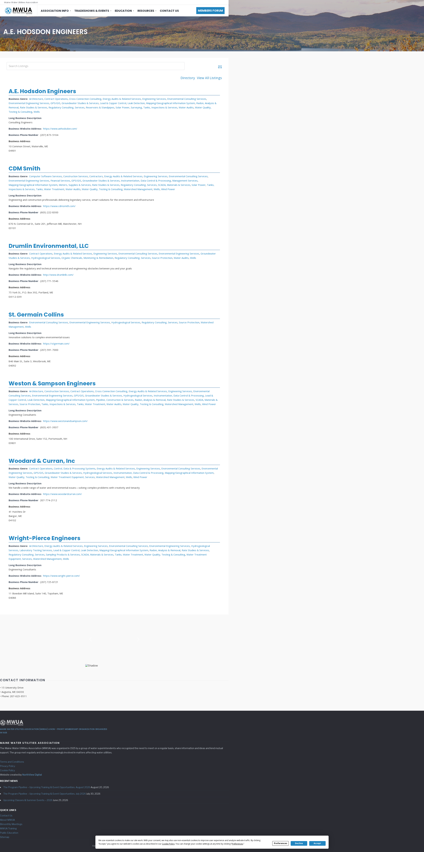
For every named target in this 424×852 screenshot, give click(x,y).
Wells (37, 111)
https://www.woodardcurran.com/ (62, 494)
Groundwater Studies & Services (80, 103)
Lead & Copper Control (113, 103)
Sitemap (4, 837)
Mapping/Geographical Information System (170, 103)
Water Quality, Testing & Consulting (102, 189)
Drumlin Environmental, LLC (49, 246)
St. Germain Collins (36, 315)
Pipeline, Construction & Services (114, 399)
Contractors (96, 176)
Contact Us (169, 11)
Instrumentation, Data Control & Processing (146, 180)
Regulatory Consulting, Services (66, 107)
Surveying (136, 107)
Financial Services (60, 180)
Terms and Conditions (12, 761)
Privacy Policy (7, 766)
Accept (317, 843)
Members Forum (210, 11)
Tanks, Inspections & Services (160, 107)
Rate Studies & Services (33, 107)
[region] (114, 641)
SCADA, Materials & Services (174, 184)
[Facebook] (217, 2)
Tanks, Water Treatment (50, 189)
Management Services (185, 180)
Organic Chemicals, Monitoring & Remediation (87, 257)
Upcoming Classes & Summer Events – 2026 (28, 800)
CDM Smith (24, 168)
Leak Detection (136, 103)
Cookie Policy (7, 770)
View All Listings (209, 78)
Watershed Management (138, 189)
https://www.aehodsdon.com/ (60, 128)
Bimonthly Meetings (11, 824)
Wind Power (168, 189)
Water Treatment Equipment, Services (73, 477)
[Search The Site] (223, 2)
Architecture (36, 98)
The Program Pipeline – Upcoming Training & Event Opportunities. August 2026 (46, 787)
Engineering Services (154, 98)
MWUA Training (8, 828)
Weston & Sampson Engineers (52, 383)
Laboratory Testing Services (36, 550)
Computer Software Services (45, 176)
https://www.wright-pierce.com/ (61, 575)
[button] (90, 639)
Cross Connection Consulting (85, 98)
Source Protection (162, 257)
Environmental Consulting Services (186, 98)
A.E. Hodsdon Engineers (42, 91)
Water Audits (186, 107)
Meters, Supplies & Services (75, 184)
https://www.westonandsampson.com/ (65, 421)
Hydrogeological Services (45, 257)
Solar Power (123, 107)
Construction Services (75, 176)
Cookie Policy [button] (168, 843)
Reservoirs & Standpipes (100, 107)
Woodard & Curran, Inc (42, 461)
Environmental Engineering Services (29, 103)
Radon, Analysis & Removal (150, 399)
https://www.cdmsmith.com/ (59, 206)
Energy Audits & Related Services (122, 98)
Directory (188, 78)
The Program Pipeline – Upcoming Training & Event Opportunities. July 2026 (44, 793)
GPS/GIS (55, 103)
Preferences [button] (237, 843)
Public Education (9, 832)
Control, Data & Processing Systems (74, 468)
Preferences (280, 843)
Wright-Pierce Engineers (44, 538)
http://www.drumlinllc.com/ (58, 274)
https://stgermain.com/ (56, 343)
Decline (299, 843)
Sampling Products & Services (63, 554)
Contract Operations (56, 98)
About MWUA (7, 819)
